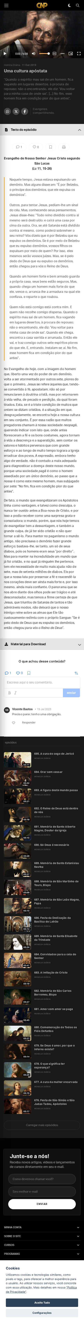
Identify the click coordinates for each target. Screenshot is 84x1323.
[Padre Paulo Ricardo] (42, 5)
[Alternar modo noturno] (69, 5)
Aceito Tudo (42, 1302)
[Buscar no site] (77, 5)
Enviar (42, 1204)
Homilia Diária (12, 65)
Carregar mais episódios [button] (42, 1125)
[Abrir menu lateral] (6, 5)
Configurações (42, 1312)
